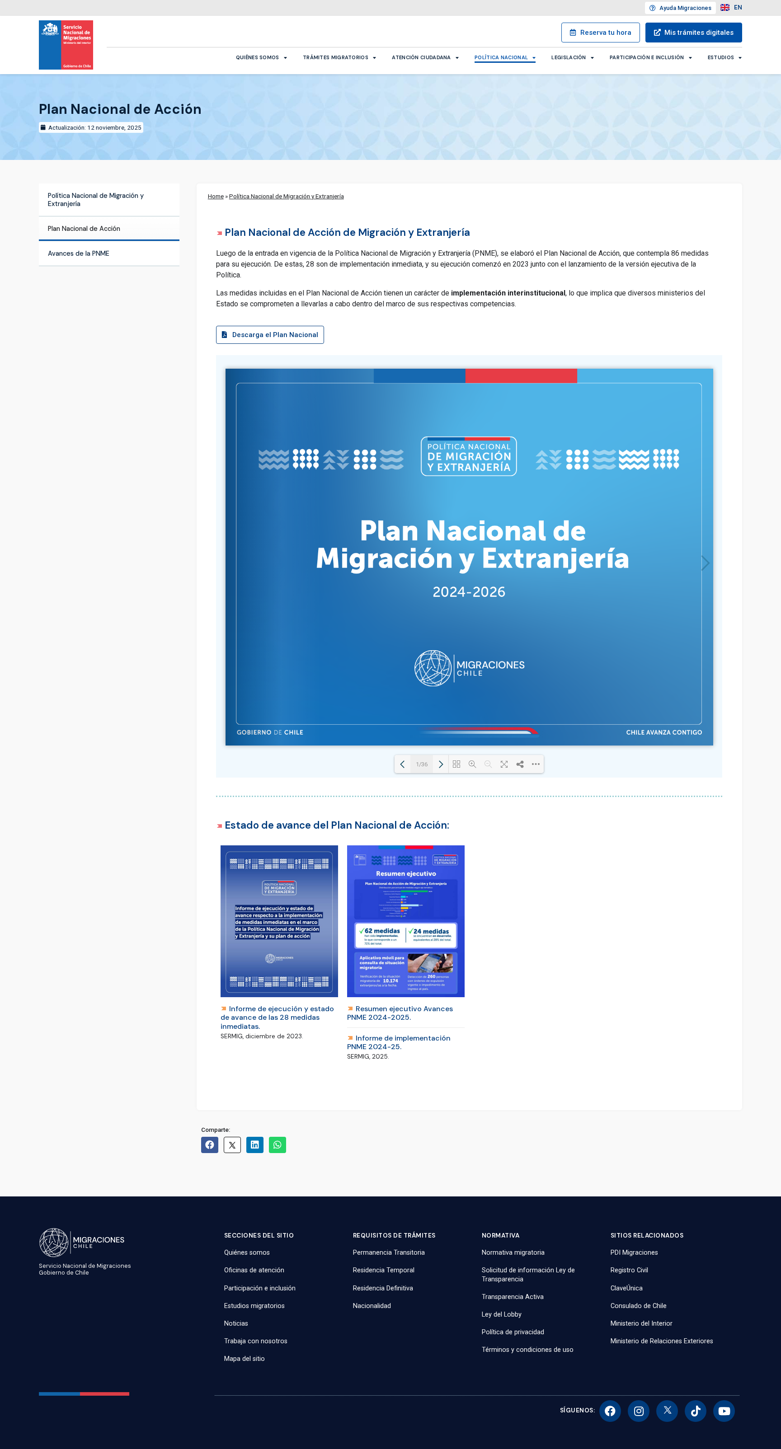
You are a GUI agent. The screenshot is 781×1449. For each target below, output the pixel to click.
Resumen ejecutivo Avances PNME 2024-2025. (400, 1013)
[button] (270, 338)
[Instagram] (638, 1411)
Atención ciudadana (421, 57)
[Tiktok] (695, 1411)
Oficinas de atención (254, 1270)
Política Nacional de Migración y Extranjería (96, 200)
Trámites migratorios (335, 57)
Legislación (568, 57)
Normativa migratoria (513, 1253)
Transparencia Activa (513, 1297)
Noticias (236, 1323)
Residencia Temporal (383, 1270)
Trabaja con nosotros (255, 1341)
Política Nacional (501, 57)
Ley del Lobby (502, 1314)
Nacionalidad (372, 1306)
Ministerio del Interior (642, 1323)
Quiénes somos (257, 57)
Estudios (721, 57)
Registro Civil (629, 1270)
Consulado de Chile (639, 1306)
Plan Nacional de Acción (84, 229)
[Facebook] (610, 1411)
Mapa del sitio (244, 1359)
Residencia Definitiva (383, 1288)
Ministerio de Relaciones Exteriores (662, 1341)
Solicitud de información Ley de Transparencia (528, 1274)
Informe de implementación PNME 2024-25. (399, 1042)
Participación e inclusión (647, 57)
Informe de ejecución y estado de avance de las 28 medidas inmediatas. (277, 1017)
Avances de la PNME (78, 253)
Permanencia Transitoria (389, 1253)
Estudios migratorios (254, 1306)
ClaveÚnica (627, 1288)
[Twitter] (667, 1411)
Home (216, 196)
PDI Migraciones (634, 1253)
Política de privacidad (513, 1332)
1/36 (422, 764)
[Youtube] (724, 1411)
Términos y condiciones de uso (528, 1350)
